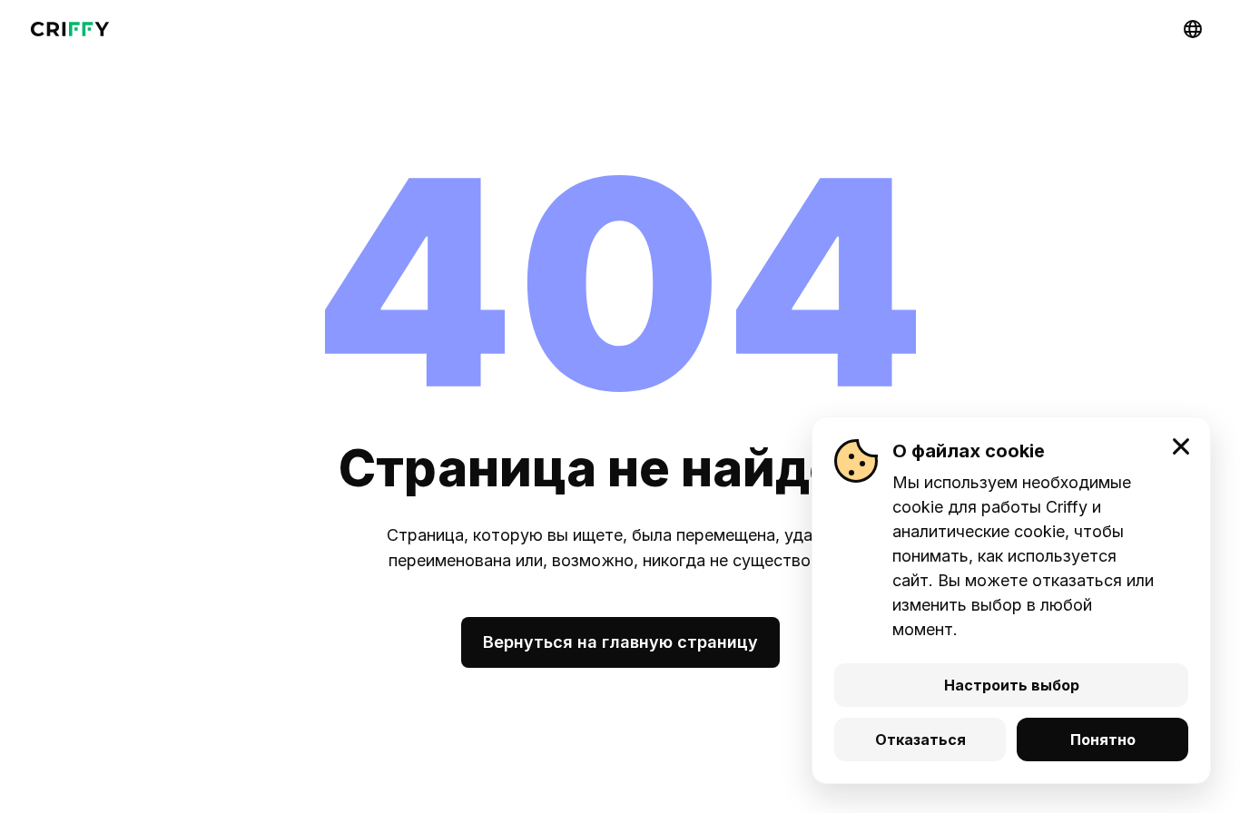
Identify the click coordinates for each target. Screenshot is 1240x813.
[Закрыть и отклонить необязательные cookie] (1181, 446)
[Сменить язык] (1193, 29)
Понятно (1103, 739)
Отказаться (920, 739)
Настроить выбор (1011, 685)
